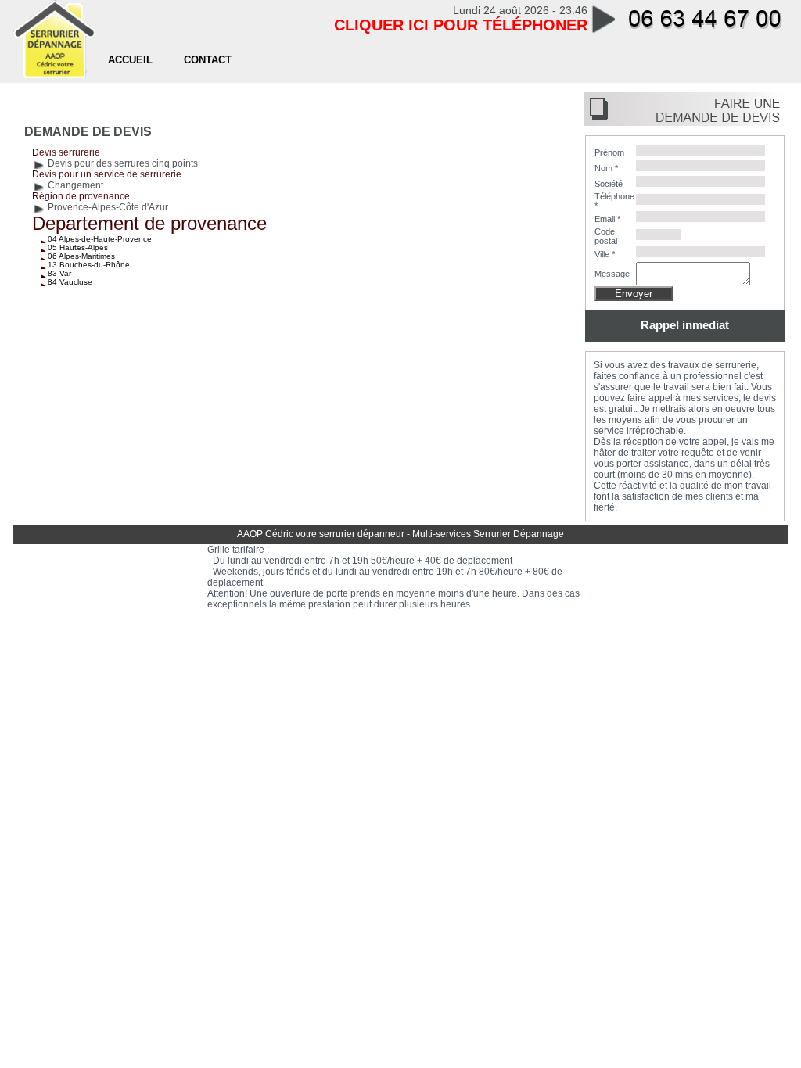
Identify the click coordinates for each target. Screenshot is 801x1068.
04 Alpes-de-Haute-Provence (100, 239)
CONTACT (208, 60)
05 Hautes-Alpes (78, 247)
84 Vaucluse (70, 282)
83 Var (59, 273)
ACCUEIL (130, 60)
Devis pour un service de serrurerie (106, 174)
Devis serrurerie (66, 152)
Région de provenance (81, 196)
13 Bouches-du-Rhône (89, 264)
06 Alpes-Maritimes (81, 256)
